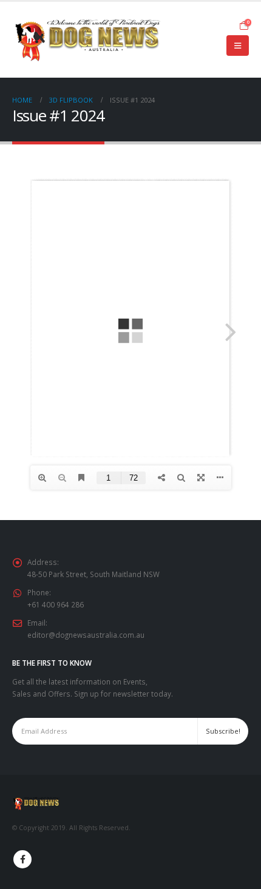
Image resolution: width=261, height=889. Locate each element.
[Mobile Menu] (237, 45)
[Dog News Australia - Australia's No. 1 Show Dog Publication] (88, 40)
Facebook (22, 859)
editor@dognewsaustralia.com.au (85, 635)
